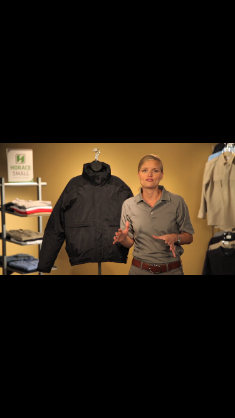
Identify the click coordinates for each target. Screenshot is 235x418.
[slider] (105, 407)
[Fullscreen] (222, 407)
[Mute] (172, 407)
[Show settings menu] (197, 407)
